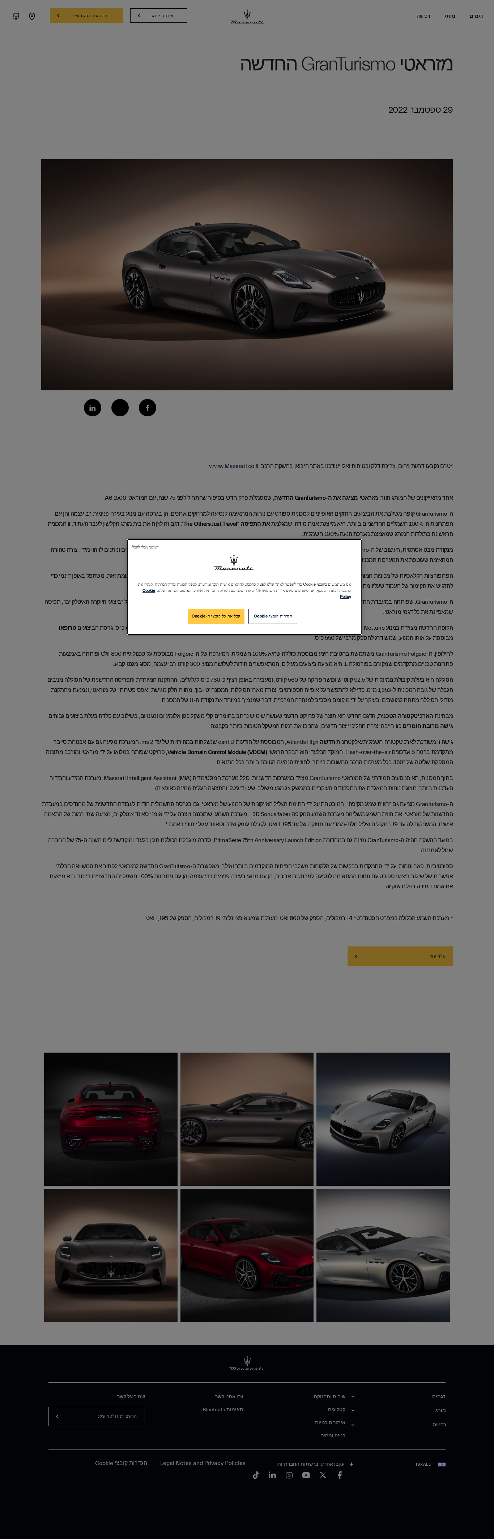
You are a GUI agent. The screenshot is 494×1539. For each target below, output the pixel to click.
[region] (244, 587)
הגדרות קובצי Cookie (273, 616)
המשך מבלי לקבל (145, 547)
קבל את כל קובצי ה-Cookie (216, 616)
